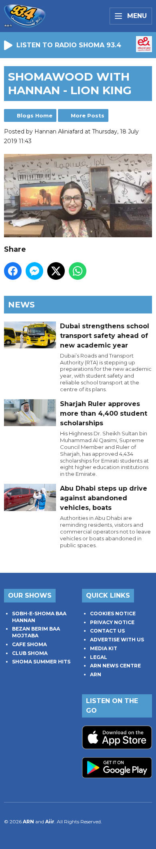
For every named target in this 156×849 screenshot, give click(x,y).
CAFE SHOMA (29, 644)
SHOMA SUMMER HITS (41, 662)
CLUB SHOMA (30, 653)
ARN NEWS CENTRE (115, 666)
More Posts (87, 115)
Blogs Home (34, 115)
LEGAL (98, 657)
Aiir (49, 822)
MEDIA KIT (103, 648)
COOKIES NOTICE (113, 613)
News (21, 304)
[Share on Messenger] (34, 271)
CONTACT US (107, 631)
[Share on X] (56, 271)
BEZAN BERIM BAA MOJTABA (36, 632)
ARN (95, 674)
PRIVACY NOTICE (112, 622)
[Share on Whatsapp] (77, 271)
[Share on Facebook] (13, 271)
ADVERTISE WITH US (117, 640)
